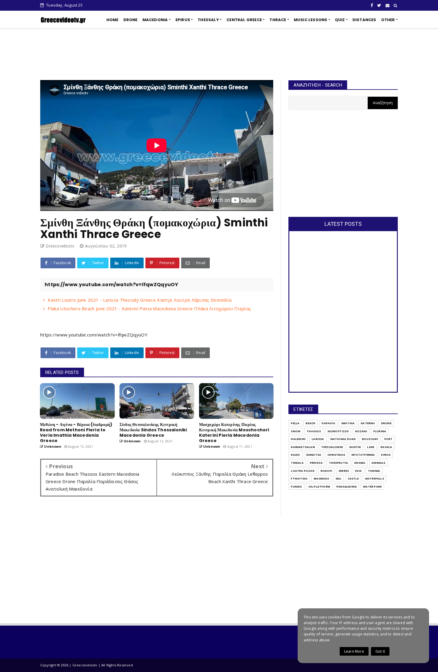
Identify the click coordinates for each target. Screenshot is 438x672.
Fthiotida (299, 478)
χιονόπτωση (338, 431)
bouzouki (370, 439)
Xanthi (355, 447)
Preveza (316, 463)
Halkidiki (298, 439)
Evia (358, 471)
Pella (295, 423)
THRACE (277, 20)
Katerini (368, 423)
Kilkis (295, 455)
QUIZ (340, 20)
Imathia (348, 423)
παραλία (328, 423)
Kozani (361, 431)
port (388, 439)
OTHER (388, 20)
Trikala (297, 463)
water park (372, 486)
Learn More (354, 651)
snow (295, 431)
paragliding (346, 486)
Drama (359, 463)
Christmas (336, 455)
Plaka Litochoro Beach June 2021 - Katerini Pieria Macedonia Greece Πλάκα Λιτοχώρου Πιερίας (149, 308)
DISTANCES (364, 20)
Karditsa (313, 455)
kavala (386, 447)
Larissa (318, 439)
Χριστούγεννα (363, 455)
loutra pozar (302, 471)
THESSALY (208, 20)
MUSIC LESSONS (310, 20)
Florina (379, 431)
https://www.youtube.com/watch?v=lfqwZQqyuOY (93, 335)
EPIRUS (182, 20)
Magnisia (321, 478)
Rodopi (326, 471)
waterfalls (374, 478)
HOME (112, 20)
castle (353, 478)
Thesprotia (338, 463)
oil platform (319, 486)
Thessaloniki (332, 447)
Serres (343, 471)
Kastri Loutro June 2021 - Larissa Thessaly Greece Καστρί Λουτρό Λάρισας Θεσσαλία (140, 300)
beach (310, 423)
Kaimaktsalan (303, 447)
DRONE (130, 20)
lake (370, 447)
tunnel (374, 471)
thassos (314, 431)
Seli (338, 478)
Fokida (296, 486)
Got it (380, 651)
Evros (386, 455)
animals (378, 463)
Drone (386, 423)
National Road (343, 439)
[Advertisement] (219, 54)
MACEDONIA (155, 20)
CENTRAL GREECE (244, 20)
